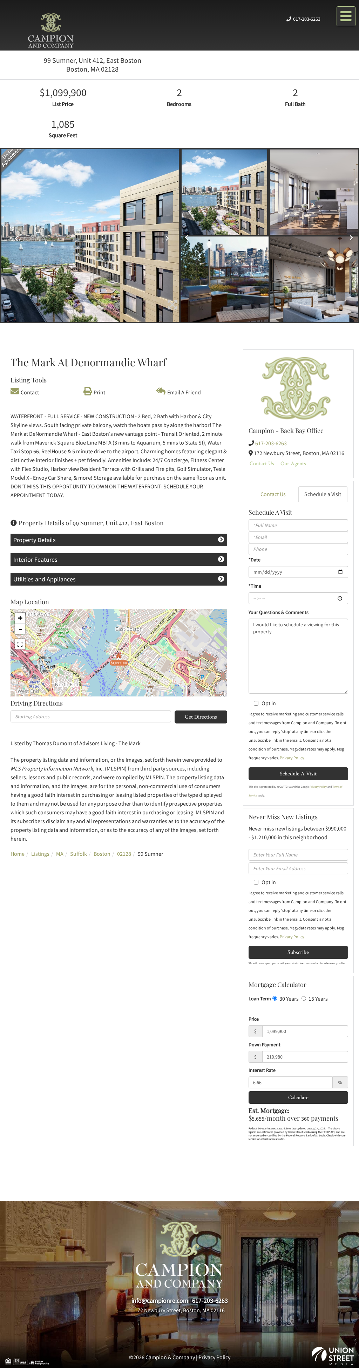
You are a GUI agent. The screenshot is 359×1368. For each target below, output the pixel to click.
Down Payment (264, 1044)
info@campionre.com (159, 1300)
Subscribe (298, 952)
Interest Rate (262, 1070)
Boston (102, 853)
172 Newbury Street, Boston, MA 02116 (180, 1310)
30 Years (288, 998)
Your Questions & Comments (279, 612)
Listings (40, 853)
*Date (254, 559)
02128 (124, 853)
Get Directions (201, 716)
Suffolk (78, 853)
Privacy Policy (292, 757)
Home (18, 853)
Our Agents (293, 463)
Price (254, 1019)
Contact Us (262, 463)
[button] (14, 236)
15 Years (317, 998)
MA (59, 853)
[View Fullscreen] (20, 644)
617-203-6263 (306, 19)
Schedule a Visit (322, 494)
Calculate (298, 1097)
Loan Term (260, 998)
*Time (255, 586)
